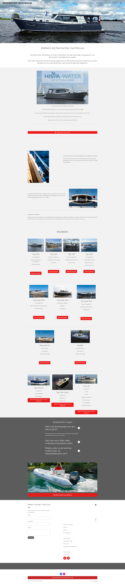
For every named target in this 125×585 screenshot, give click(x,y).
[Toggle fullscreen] (96, 505)
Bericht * (30, 527)
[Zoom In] (96, 519)
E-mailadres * (30, 521)
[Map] (80, 513)
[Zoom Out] (96, 521)
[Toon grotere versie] (39, 379)
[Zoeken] (120, 3)
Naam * (29, 515)
